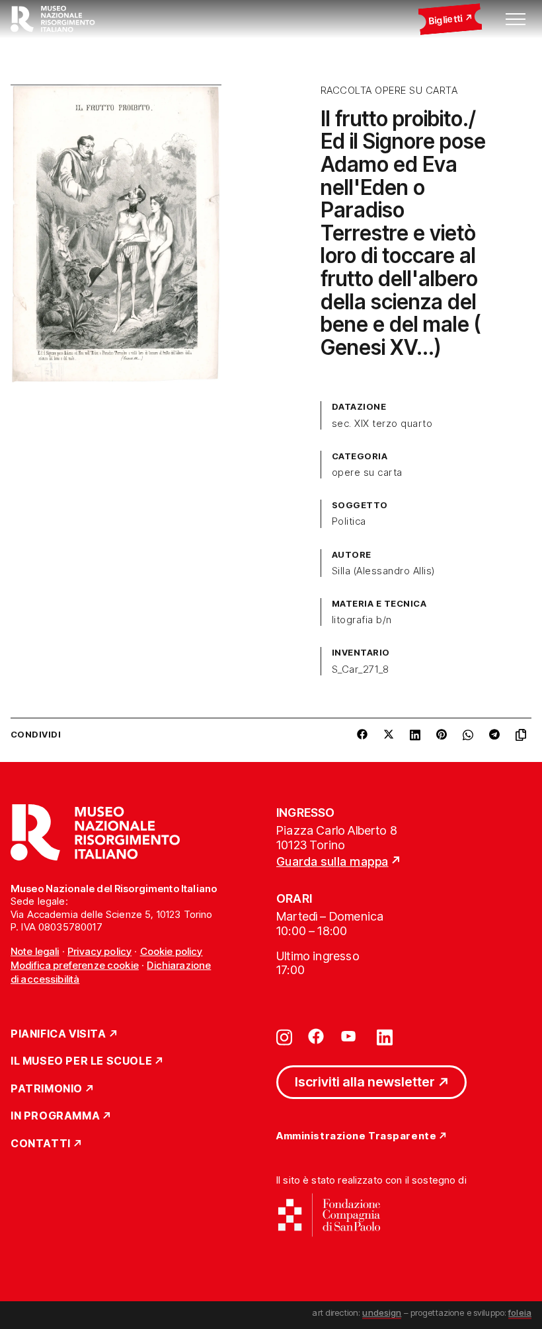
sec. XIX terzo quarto (382, 424)
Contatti (41, 1144)
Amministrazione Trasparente (356, 1136)
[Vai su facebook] (316, 1036)
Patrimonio (47, 1089)
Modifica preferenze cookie (75, 965)
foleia (519, 1312)
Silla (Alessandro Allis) (383, 571)
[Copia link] (523, 735)
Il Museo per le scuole (81, 1061)
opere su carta (367, 472)
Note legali (35, 951)
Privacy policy (99, 951)
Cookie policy (171, 951)
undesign (381, 1312)
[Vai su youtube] (350, 1036)
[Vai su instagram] (284, 1036)
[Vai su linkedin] (385, 1036)
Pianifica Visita (58, 1034)
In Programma (55, 1116)
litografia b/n (362, 620)
